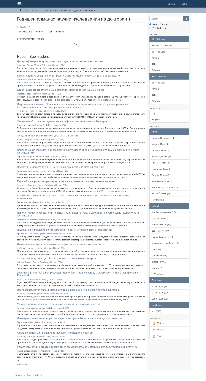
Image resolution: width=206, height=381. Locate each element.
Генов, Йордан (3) (161, 162)
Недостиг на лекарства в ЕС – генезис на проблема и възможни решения (60, 167)
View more (22, 364)
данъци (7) (157, 267)
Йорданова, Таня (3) (162, 181)
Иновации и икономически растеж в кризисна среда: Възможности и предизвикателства (69, 318)
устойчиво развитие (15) (164, 212)
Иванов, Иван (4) (160, 144)
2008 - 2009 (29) (160, 298)
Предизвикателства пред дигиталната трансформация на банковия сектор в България (68, 289)
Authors (39, 31)
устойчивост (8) (159, 255)
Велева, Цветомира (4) (163, 137)
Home (25, 10)
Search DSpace (159, 24)
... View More (158, 199)
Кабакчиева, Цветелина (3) (165, 187)
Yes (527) (156, 311)
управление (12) (160, 218)
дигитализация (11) (161, 224)
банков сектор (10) (161, 230)
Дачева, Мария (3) (161, 174)
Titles (49, 31)
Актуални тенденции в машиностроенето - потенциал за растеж (55, 332)
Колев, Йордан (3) (161, 193)
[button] (172, 4)
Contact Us (20, 374)
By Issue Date (25, 31)
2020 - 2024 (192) (160, 286)
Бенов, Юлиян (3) (160, 150)
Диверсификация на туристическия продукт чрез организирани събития (60, 61)
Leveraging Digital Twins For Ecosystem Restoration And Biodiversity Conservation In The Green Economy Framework (77, 274)
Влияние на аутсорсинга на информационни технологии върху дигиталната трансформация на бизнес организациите (78, 151)
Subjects (60, 31)
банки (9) (156, 249)
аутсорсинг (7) (159, 261)
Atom (159, 335)
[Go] (186, 18)
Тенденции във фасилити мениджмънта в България (48, 135)
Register (156, 119)
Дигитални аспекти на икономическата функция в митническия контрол (59, 244)
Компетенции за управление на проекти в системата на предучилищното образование (68, 75)
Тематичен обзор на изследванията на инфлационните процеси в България (62, 121)
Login (154, 113)
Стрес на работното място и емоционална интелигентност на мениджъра (60, 89)
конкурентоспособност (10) (165, 243)
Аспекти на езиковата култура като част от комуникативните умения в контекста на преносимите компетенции (74, 196)
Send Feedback (34, 374)
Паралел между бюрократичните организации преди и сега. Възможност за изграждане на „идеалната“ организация (78, 214)
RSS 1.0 (160, 323)
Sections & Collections (162, 45)
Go (75, 44)
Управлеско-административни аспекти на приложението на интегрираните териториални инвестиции (77, 347)
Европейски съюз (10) (163, 236)
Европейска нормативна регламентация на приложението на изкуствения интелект (66, 181)
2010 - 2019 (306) (160, 292)
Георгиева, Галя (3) (161, 168)
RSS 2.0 (160, 329)
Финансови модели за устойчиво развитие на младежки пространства (59, 258)
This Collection (159, 28)
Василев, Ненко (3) (161, 156)
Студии (35, 10)
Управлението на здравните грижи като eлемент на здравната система (59, 304)
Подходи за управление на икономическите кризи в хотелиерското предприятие (64, 229)
